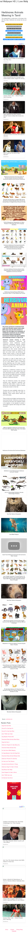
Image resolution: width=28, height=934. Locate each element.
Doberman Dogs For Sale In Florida (10, 767)
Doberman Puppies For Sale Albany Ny (11, 745)
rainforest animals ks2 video (14, 33)
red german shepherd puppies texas (14, 35)
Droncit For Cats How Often (8, 731)
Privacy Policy (19, 929)
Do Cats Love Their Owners (8, 761)
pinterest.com (9, 719)
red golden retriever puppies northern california (14, 39)
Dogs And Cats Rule (6, 725)
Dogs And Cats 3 (5, 742)
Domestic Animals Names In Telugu (10, 764)
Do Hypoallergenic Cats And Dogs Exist (11, 753)
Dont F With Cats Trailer (7, 734)
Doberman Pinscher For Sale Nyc (9, 758)
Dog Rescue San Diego (7, 769)
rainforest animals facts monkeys (14, 26)
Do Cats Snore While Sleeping (8, 750)
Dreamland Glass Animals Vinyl (9, 747)
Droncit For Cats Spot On (7, 728)
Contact (12, 929)
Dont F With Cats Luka (7, 775)
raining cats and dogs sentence (14, 28)
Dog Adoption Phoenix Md (8, 736)
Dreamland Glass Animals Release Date (11, 756)
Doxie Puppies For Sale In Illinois (9, 772)
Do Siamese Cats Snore (7, 778)
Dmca (6, 929)
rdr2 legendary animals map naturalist (14, 24)
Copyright (14, 931)
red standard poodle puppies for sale (14, 37)
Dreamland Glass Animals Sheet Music (10, 739)
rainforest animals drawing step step (14, 30)
